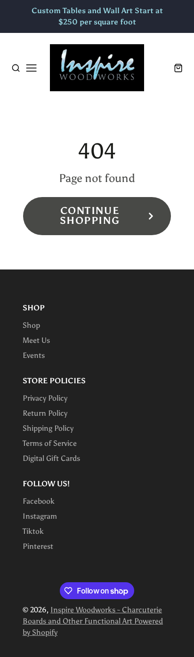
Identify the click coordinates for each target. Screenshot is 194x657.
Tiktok (33, 531)
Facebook (39, 501)
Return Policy (45, 413)
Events (34, 355)
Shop (31, 325)
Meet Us (36, 340)
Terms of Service (50, 443)
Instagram (40, 516)
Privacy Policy (45, 398)
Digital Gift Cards (51, 458)
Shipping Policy (48, 428)
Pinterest (38, 546)
